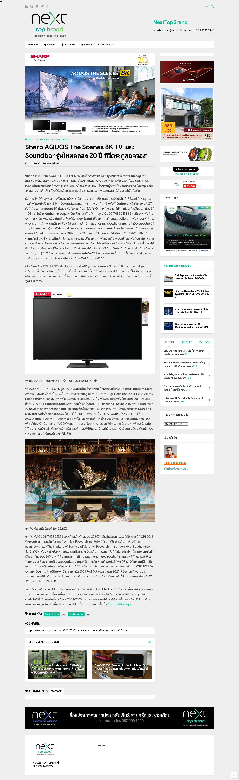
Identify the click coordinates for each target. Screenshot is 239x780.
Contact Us (107, 44)
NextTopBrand (170, 22)
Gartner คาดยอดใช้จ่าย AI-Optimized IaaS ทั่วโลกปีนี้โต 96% (191, 325)
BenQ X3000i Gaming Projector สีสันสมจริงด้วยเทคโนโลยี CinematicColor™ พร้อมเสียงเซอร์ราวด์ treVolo (121, 669)
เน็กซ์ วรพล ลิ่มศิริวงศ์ (175, 463)
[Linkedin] (26, 6)
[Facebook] (47, 6)
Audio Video (43, 139)
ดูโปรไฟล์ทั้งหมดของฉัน (176, 469)
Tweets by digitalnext (187, 174)
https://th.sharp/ (120, 604)
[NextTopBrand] (49, 37)
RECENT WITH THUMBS (177, 265)
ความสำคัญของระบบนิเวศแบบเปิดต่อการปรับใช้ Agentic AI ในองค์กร (192, 310)
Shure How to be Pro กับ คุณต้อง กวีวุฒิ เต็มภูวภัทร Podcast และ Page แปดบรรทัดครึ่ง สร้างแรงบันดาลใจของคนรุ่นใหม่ (57, 669)
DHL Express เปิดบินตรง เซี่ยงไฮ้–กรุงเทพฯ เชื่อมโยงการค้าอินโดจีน (191, 277)
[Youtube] (37, 6)
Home (34, 44)
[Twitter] (42, 6)
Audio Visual (61, 139)
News (86, 44)
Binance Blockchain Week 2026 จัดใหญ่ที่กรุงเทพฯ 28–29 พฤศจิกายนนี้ (192, 294)
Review (50, 44)
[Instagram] (31, 6)
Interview (69, 44)
